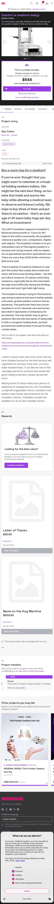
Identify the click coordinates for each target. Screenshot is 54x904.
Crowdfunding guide (35, 671)
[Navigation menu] (51, 3)
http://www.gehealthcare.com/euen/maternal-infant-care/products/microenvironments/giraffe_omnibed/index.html (27, 345)
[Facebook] (3, 809)
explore (14, 709)
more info (5, 135)
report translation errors (13, 826)
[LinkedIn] (18, 809)
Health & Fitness (9, 144)
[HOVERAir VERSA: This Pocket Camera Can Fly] (25, 736)
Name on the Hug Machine (22, 611)
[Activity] (42, 3)
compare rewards (15, 465)
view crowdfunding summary (27, 97)
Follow (27, 89)
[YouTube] (10, 809)
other (5, 154)
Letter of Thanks (15, 530)
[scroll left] (4, 42)
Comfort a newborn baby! (20, 15)
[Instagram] (14, 809)
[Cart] (37, 3)
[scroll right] (50, 42)
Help (21, 671)
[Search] (31, 3)
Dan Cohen (9, 18)
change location (38, 9)
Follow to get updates (16, 688)
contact (14, 135)
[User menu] (47, 3)
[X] (6, 809)
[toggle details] (47, 784)
